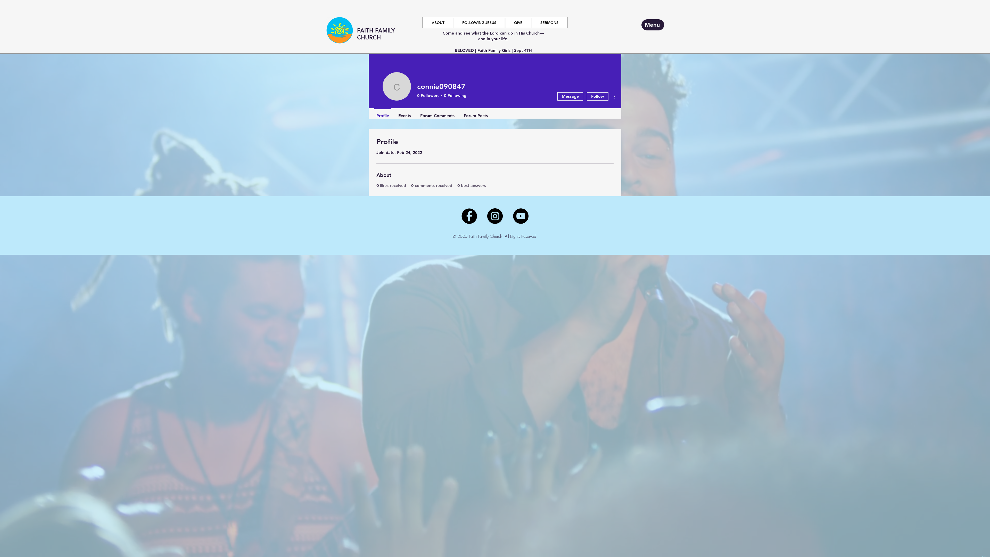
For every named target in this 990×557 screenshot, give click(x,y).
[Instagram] (495, 216)
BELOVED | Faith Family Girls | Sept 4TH (493, 50)
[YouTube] (521, 216)
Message (570, 96)
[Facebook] (469, 216)
